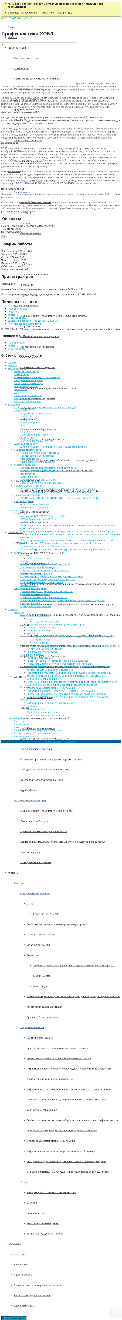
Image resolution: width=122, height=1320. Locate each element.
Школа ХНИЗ (27, 284)
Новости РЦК (21, 374)
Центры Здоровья (24, 500)
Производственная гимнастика (37, 346)
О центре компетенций (26, 371)
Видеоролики (21, 1264)
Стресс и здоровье (30, 458)
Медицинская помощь (32, 1027)
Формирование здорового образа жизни (42, 546)
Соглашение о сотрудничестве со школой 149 (45, 717)
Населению (14, 404)
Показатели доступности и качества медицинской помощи (59, 1058)
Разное (24, 1182)
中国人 (68, 12)
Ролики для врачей (30, 522)
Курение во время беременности (38, 429)
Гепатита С (26, 431)
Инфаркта (25, 222)
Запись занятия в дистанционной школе (42, 482)
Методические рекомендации (30, 800)
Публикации (20, 513)
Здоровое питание (30, 326)
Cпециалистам (15, 532)
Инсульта (25, 416)
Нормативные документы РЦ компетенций (37, 377)
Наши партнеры (35, 1212)
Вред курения (27, 473)
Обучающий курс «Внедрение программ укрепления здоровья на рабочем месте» (64, 549)
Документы (20, 676)
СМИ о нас (20, 1254)
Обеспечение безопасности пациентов (41, 779)
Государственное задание (41, 934)
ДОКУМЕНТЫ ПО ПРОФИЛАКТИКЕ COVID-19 (44, 738)
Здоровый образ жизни (26, 305)
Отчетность (20, 389)
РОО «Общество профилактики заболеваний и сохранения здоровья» (58, 460)
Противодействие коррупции (36, 748)
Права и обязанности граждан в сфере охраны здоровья (57, 1047)
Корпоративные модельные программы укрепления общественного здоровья (62, 841)
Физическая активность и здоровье (39, 336)
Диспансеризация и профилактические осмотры (46, 810)
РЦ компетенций (17, 368)
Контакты (13, 872)
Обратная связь (16, 317)
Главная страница (17, 308)
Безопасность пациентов (34, 274)
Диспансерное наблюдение (35, 821)
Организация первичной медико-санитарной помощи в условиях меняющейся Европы (67, 604)
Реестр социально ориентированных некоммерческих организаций (56, 470)
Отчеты (24, 555)
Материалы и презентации (28, 383)
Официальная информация (35, 893)
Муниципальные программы (35, 862)
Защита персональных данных (43, 1223)
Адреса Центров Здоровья (34, 511)
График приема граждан (40, 1037)
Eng (59, 12)
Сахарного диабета (30, 233)
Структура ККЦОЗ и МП (46, 913)
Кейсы (17, 398)
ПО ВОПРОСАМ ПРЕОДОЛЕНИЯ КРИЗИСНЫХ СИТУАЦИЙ (45, 407)
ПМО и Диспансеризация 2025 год (38, 519)
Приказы (25, 707)
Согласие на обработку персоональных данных (33, 320)
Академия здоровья (24, 464)
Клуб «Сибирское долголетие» (36, 440)
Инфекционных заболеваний (35, 413)
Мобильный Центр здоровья (36, 506)
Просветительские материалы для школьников (39, 1285)
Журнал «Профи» (29, 790)
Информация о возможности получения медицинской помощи (61, 1151)
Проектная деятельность (28, 140)
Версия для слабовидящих (22, 12)
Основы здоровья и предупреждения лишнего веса (48, 387)
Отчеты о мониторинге (39, 558)
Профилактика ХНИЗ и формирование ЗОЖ (43, 831)
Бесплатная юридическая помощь (45, 1233)
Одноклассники (53, 741)
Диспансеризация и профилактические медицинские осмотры (53, 315)
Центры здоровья (30, 852)
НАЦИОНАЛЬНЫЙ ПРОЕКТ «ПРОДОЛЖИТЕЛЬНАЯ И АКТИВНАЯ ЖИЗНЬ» (59, 497)
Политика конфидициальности (24, 323)
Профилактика (22, 192)
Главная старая (16, 342)
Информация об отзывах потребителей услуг (51, 1192)
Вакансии (32, 1202)
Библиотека (14, 1243)
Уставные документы (38, 944)
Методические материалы (28, 380)
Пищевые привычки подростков (37, 398)
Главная (12, 27)
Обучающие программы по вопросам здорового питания (51, 759)
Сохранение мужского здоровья (37, 367)
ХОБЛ (23, 428)
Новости (12, 37)
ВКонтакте (70, 741)
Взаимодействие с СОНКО (28, 485)
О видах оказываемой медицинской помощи (51, 1140)
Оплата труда (40, 986)
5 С (15, 392)
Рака (22, 425)
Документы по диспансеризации (37, 728)
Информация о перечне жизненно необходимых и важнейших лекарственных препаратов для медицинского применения (69, 668)
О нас (30, 903)
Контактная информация (27, 401)
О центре (19, 882)
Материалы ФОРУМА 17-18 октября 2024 (42, 552)
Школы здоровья (23, 1274)
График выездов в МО (26, 109)
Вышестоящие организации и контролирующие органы (57, 924)
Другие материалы (24, 1305)
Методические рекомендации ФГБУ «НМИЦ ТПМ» (47, 769)
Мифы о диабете (29, 476)
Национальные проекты (27, 494)
